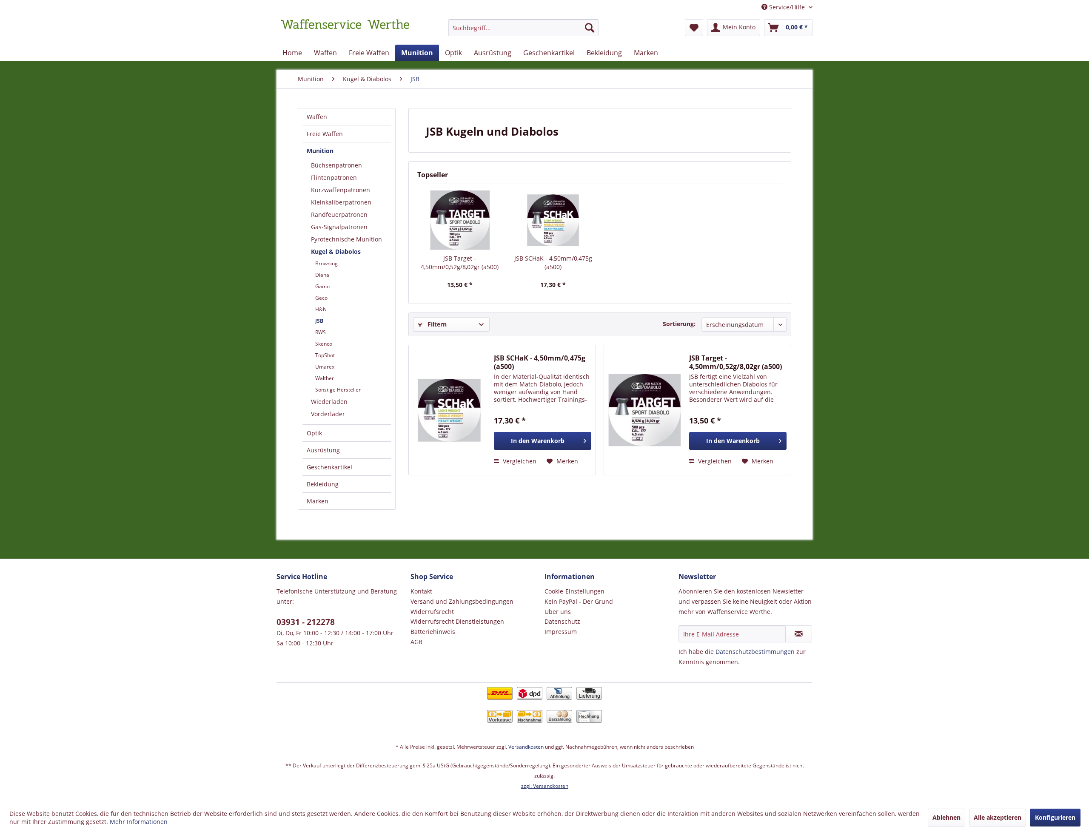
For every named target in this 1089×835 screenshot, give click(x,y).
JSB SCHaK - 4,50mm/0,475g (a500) (553, 262)
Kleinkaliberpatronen (341, 202)
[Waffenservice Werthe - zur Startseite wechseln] (345, 29)
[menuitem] (523, 31)
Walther (324, 378)
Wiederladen (329, 402)
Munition (320, 151)
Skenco (323, 343)
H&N (321, 309)
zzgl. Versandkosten (544, 786)
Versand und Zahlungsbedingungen (462, 601)
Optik (314, 433)
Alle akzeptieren (997, 817)
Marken (317, 501)
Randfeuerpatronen (339, 214)
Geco (321, 297)
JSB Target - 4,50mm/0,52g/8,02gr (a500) (460, 262)
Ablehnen (946, 817)
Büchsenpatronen (336, 165)
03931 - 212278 (306, 622)
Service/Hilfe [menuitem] (787, 7)
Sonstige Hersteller (338, 389)
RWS (320, 332)
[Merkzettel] (694, 27)
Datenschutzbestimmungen (755, 652)
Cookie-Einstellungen (574, 591)
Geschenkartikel (329, 467)
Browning (326, 263)
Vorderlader (328, 414)
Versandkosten (526, 746)
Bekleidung (323, 484)
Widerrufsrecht (432, 612)
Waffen (317, 117)
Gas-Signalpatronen (339, 227)
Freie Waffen (325, 134)
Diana (322, 274)
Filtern (436, 324)
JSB (319, 320)
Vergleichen (518, 461)
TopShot (325, 355)
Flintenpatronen (334, 177)
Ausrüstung (323, 450)
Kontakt (421, 591)
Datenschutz (562, 621)
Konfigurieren (1055, 817)
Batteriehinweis (433, 632)
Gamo (322, 286)
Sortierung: (679, 324)
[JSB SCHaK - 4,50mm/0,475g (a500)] (553, 220)
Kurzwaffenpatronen (340, 190)
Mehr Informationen (139, 822)
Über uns (557, 612)
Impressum (560, 632)
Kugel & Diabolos (336, 251)
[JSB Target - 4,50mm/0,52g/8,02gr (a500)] (459, 220)
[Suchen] (590, 27)
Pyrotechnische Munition (346, 239)
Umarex (324, 366)
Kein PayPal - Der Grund (578, 601)
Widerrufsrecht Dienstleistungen (457, 621)
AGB (416, 642)
